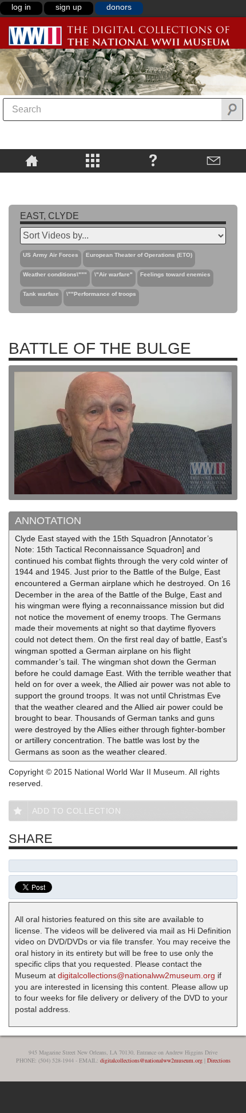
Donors (119, 6)
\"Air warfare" (113, 274)
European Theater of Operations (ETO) (139, 255)
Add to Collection (76, 810)
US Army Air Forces (50, 255)
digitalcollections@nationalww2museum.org (136, 975)
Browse (92, 160)
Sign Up (68, 6)
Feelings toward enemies (175, 274)
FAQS (153, 160)
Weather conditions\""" (55, 274)
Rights (32, 180)
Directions (219, 1060)
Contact (214, 160)
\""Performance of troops (101, 294)
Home (31, 160)
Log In (21, 6)
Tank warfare (41, 294)
